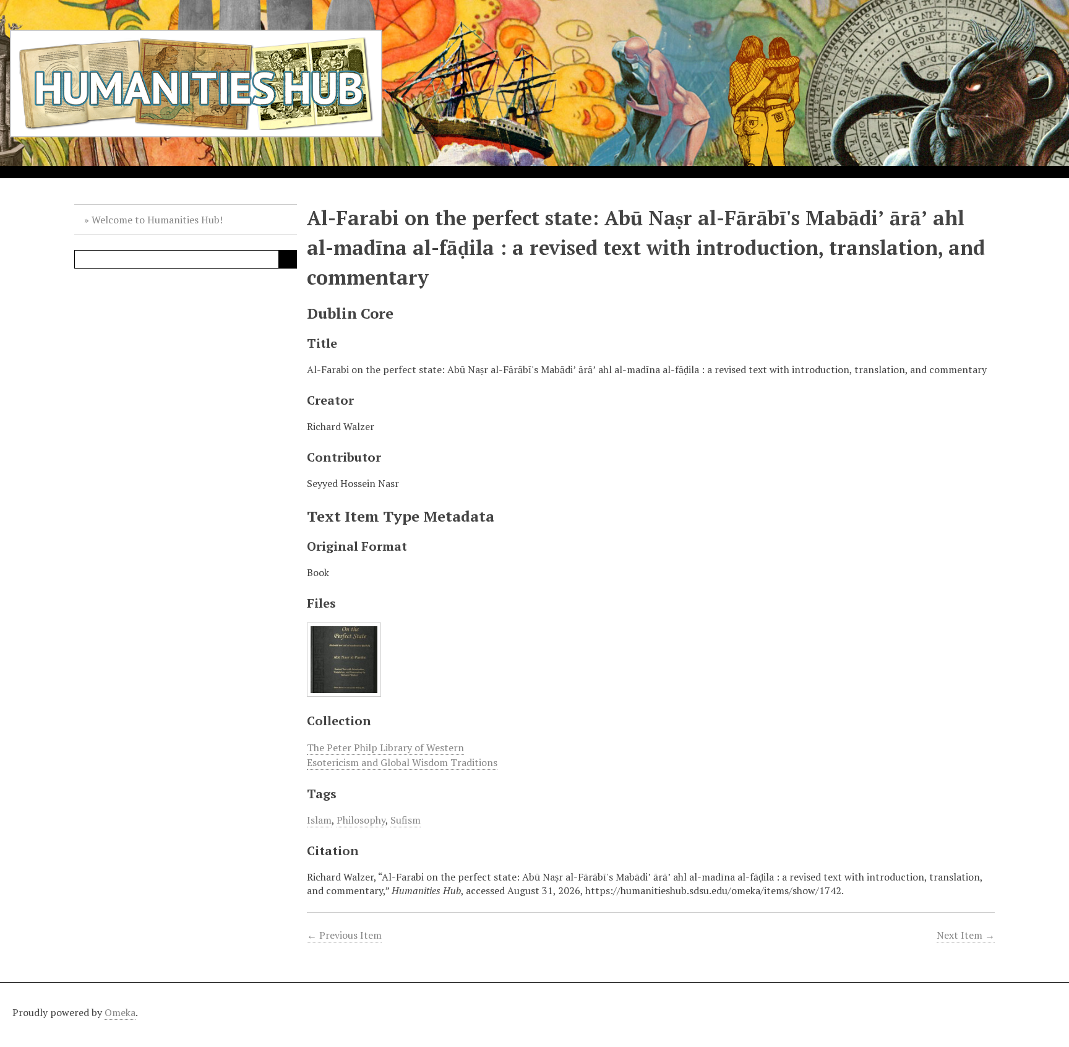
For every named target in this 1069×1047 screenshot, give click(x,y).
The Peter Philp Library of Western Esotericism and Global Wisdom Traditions (402, 755)
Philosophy (361, 820)
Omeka (120, 1012)
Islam (319, 820)
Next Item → (966, 935)
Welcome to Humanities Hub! (157, 219)
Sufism (405, 820)
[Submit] (287, 259)
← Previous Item (344, 935)
